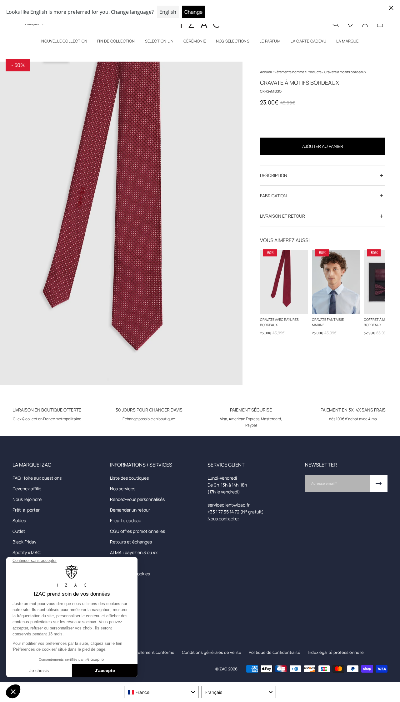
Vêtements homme (289, 71)
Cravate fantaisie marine (328, 322)
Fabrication (273, 196)
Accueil (266, 71)
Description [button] (273, 175)
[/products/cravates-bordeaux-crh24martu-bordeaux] (284, 282)
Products (314, 71)
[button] (64, 42)
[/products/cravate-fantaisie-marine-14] (336, 282)
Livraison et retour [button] (282, 216)
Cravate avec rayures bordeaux (279, 322)
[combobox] (161, 692)
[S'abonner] (379, 483)
